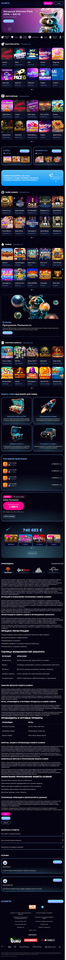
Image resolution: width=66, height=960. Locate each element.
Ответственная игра (20, 924)
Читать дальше (9, 516)
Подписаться (56, 178)
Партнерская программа (55, 901)
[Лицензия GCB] (32, 907)
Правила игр (20, 927)
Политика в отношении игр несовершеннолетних (20, 917)
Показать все (32, 553)
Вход (59, 3)
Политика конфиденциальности (44, 921)
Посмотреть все (26, 44)
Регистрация (48, 3)
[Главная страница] (5, 3)
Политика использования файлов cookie (44, 917)
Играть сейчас (24, 151)
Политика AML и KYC (20, 921)
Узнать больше (7, 333)
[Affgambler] (48, 940)
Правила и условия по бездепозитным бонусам (20, 913)
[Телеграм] (42, 907)
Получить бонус (8, 21)
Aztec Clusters (12, 470)
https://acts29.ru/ (14, 594)
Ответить (57, 862)
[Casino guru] (15, 940)
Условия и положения (44, 927)
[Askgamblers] (31, 940)
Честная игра (44, 924)
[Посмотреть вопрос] (63, 833)
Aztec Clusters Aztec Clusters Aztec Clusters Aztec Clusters (25, 463)
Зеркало (5, 822)
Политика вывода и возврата (44, 913)
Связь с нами (32, 930)
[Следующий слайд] (9, 29)
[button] (31, 89)
